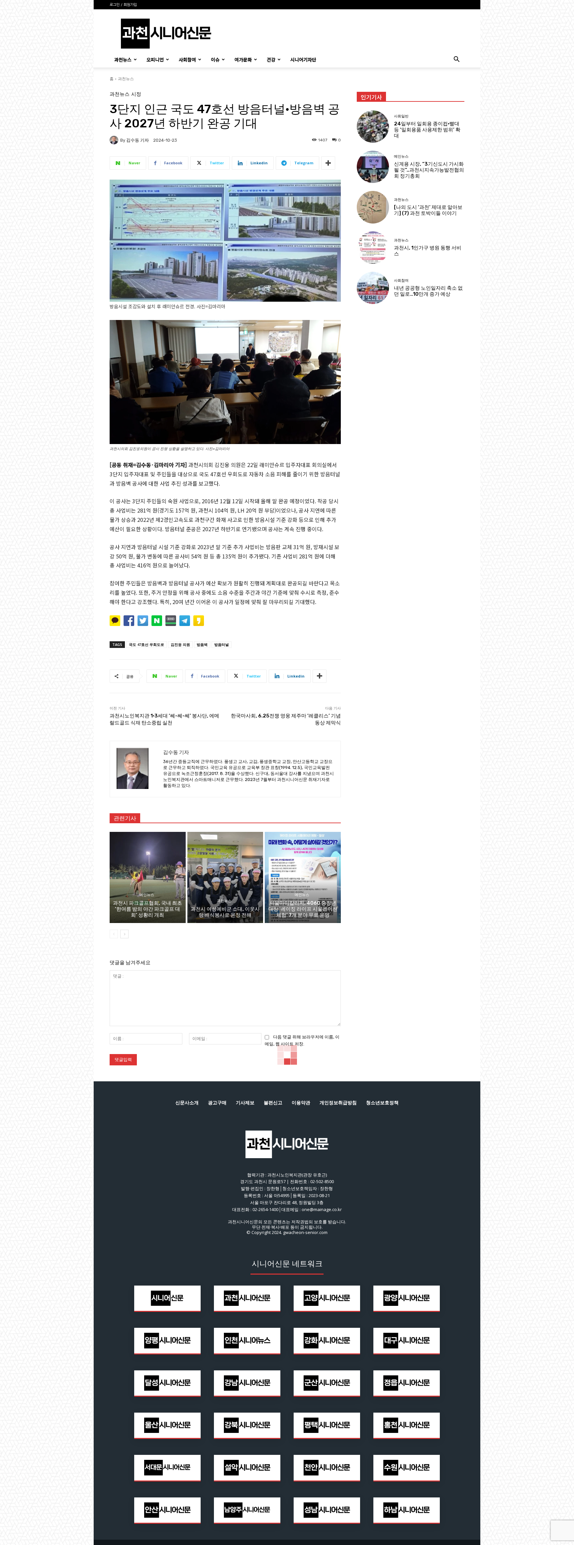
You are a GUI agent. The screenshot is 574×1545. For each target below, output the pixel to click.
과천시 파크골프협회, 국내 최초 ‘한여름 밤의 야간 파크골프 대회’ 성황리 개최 (147, 909)
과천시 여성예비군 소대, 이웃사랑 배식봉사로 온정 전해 (225, 912)
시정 (136, 94)
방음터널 (221, 644)
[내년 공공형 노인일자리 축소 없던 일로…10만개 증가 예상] (373, 288)
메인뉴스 (147, 895)
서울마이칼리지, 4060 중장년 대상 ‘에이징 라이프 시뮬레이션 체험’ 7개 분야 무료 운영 (302, 909)
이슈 (215, 59)
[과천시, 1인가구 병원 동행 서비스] (373, 248)
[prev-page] (114, 934)
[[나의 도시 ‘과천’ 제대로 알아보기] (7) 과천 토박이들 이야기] (373, 207)
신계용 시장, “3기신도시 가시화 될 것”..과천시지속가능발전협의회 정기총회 (429, 170)
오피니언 (155, 59)
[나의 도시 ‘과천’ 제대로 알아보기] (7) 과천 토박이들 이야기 (428, 210)
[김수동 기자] (115, 140)
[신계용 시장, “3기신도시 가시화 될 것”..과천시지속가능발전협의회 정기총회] (373, 167)
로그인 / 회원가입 (123, 5)
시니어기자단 (303, 59)
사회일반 (401, 116)
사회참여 (187, 59)
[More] (328, 163)
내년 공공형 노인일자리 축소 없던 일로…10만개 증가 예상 (428, 291)
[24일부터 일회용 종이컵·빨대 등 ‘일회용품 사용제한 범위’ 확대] (373, 126)
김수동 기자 (137, 140)
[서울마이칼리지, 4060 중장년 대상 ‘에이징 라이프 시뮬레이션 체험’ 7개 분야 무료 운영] (303, 877)
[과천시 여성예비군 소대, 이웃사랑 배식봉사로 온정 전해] (225, 877)
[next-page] (124, 934)
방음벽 (202, 644)
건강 (271, 59)
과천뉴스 (123, 59)
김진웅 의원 (180, 644)
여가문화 (243, 59)
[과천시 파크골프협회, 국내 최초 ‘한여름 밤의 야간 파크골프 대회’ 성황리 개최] (148, 877)
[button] (456, 60)
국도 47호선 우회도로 (146, 644)
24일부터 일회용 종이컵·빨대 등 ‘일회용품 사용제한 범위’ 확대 (427, 130)
